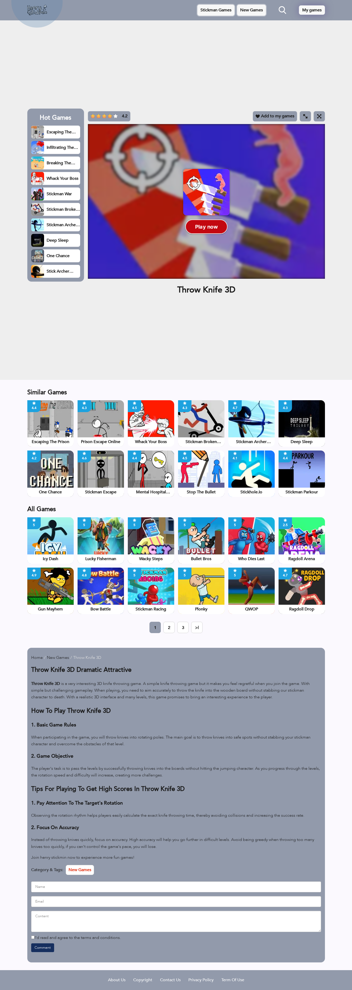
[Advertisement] (176, 66)
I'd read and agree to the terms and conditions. (78, 937)
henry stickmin (53, 857)
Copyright (142, 980)
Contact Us (170, 980)
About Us (116, 980)
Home (37, 658)
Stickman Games (215, 10)
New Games (251, 10)
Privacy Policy (201, 980)
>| (197, 628)
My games (312, 10)
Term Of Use (232, 980)
